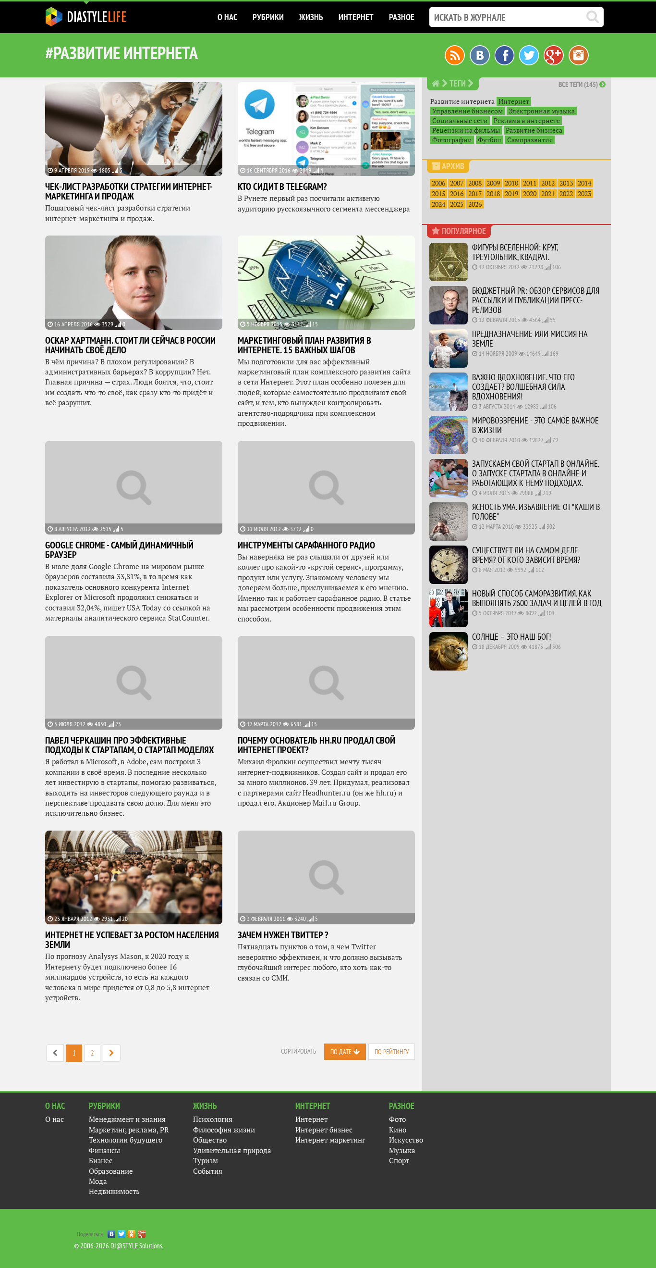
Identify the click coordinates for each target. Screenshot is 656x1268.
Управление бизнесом (467, 111)
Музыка (402, 1150)
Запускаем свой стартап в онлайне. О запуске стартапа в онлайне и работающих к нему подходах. (535, 473)
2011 (529, 183)
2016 (456, 193)
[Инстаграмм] (578, 54)
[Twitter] (122, 1231)
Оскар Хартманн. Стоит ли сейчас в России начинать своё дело (130, 345)
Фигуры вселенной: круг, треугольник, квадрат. (515, 252)
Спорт (399, 1160)
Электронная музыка (542, 111)
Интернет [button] (356, 17)
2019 (511, 193)
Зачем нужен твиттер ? (283, 935)
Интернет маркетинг (330, 1139)
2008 (475, 183)
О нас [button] (227, 17)
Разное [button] (401, 17)
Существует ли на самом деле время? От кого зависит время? (526, 555)
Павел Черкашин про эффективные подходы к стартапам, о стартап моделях (129, 745)
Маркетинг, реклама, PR (129, 1129)
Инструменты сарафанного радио (306, 545)
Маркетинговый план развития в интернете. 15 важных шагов (304, 345)
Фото (397, 1119)
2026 (475, 204)
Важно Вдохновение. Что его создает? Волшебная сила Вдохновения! (523, 387)
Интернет (513, 101)
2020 (529, 193)
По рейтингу (392, 1051)
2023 (584, 193)
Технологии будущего (125, 1139)
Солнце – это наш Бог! (511, 636)
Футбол (489, 140)
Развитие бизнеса (534, 130)
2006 (438, 183)
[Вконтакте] (479, 54)
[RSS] (454, 54)
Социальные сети (460, 120)
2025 (456, 204)
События (207, 1171)
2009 (493, 183)
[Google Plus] (142, 1231)
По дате (341, 1051)
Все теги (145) (579, 84)
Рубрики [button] (268, 17)
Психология (212, 1119)
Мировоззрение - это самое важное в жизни (535, 425)
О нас (54, 1119)
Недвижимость (114, 1191)
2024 (438, 204)
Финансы (104, 1150)
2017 (475, 193)
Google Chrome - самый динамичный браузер (119, 550)
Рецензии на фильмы (466, 130)
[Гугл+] (553, 54)
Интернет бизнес (323, 1129)
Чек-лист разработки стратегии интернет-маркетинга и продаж (129, 191)
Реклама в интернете (527, 120)
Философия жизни (224, 1129)
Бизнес (100, 1160)
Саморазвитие (530, 140)
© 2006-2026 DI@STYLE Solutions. (119, 1245)
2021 (548, 193)
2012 (548, 183)
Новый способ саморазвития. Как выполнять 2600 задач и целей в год (537, 598)
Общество (210, 1139)
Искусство (406, 1139)
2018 (493, 193)
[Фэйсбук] (504, 54)
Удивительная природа (232, 1150)
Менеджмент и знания (127, 1119)
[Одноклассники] (132, 1231)
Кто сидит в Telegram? (282, 186)
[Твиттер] (529, 54)
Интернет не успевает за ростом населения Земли (132, 940)
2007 (456, 183)
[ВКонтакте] (112, 1231)
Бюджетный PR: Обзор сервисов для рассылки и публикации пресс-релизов (535, 300)
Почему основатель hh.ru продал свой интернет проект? (316, 745)
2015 (438, 193)
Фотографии (452, 140)
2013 (566, 183)
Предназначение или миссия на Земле (529, 338)
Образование (111, 1171)
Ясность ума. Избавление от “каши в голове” (536, 511)
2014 (584, 183)
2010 (511, 183)
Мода (98, 1181)
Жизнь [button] (311, 17)
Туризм (205, 1160)
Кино (397, 1129)
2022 (566, 193)
